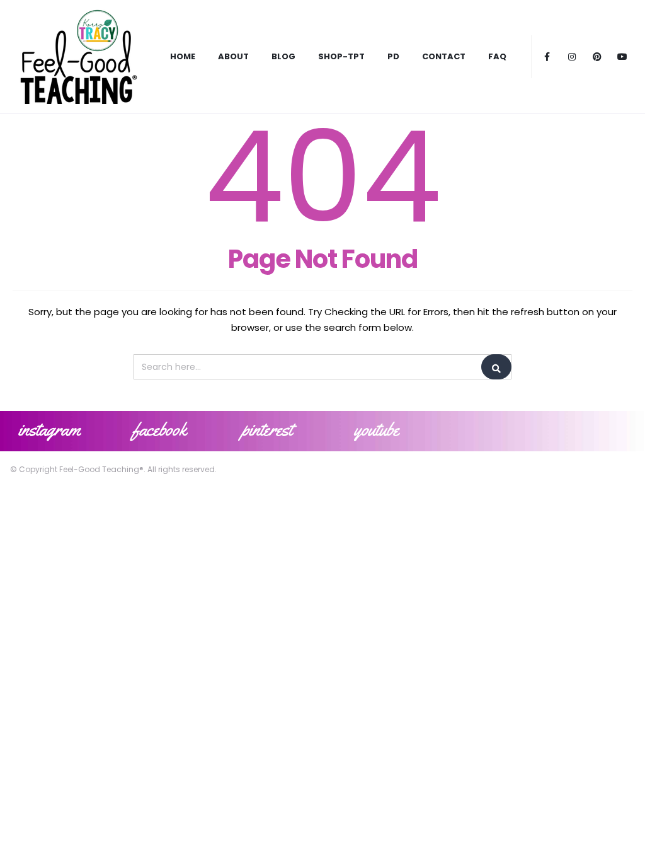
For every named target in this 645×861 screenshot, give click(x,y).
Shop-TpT (341, 56)
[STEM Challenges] (78, 56)
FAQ (497, 56)
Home (182, 56)
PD (393, 56)
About (233, 56)
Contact (443, 56)
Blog (283, 56)
